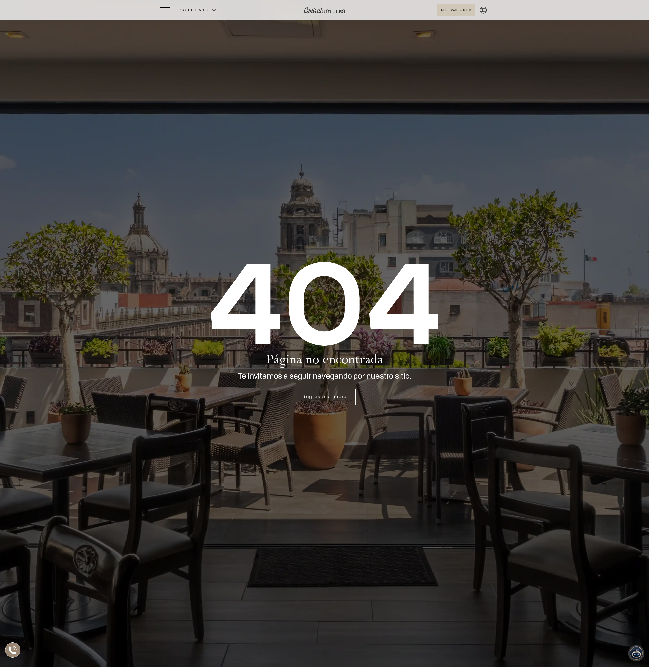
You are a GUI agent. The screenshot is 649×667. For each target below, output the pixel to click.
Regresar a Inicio (324, 397)
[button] (197, 10)
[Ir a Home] (324, 10)
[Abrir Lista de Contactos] (14, 650)
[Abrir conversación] (636, 653)
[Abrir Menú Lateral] (165, 10)
